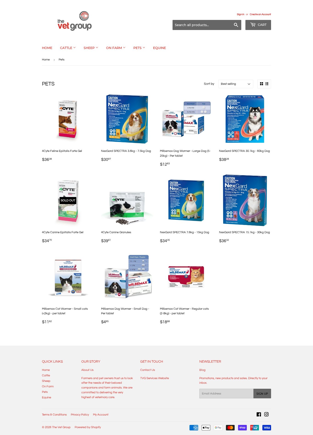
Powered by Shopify (88, 427)
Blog (202, 370)
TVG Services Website (154, 378)
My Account (100, 414)
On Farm (114, 48)
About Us (87, 370)
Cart (261, 25)
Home (47, 48)
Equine (159, 48)
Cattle (66, 48)
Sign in (240, 14)
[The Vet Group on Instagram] (266, 415)
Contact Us (147, 370)
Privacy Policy (80, 414)
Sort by (209, 83)
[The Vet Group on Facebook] (258, 415)
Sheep (90, 48)
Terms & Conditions (54, 414)
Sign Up (262, 393)
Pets (138, 48)
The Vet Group (61, 427)
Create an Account (260, 14)
